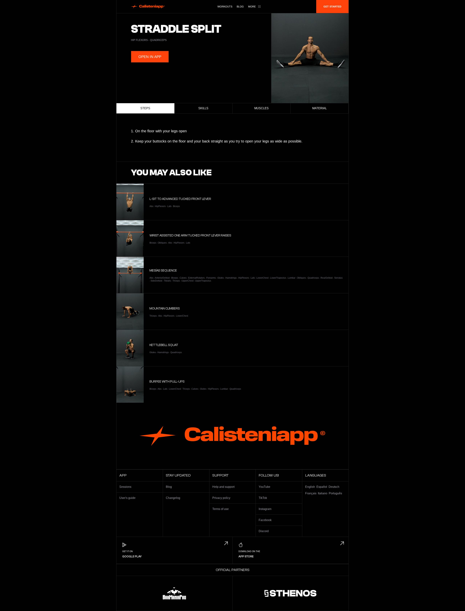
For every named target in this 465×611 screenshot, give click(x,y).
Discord (264, 531)
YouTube (264, 486)
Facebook (265, 520)
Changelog (173, 497)
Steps (145, 108)
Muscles (261, 108)
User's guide (127, 497)
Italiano (322, 493)
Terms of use (220, 508)
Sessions (125, 486)
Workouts (224, 6)
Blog (240, 6)
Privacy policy (221, 497)
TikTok (263, 497)
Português (335, 493)
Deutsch (334, 486)
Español (321, 486)
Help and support (223, 486)
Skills (203, 108)
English (310, 486)
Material (319, 108)
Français (310, 493)
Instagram (265, 508)
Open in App (149, 57)
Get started (332, 6)
